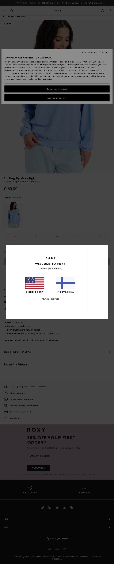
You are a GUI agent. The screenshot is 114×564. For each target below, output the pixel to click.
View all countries (50, 299)
